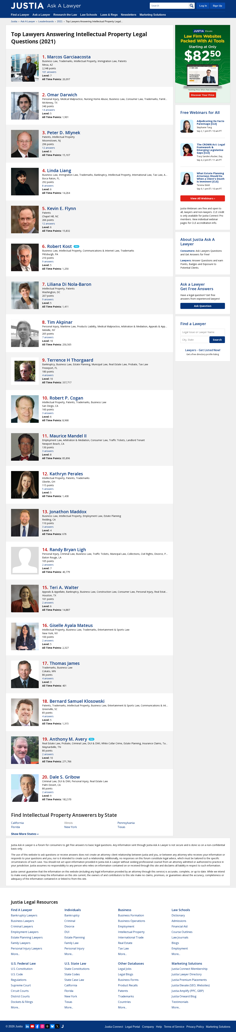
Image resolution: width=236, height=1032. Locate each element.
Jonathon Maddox (68, 511)
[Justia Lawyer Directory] (62, 1026)
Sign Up (217, 5)
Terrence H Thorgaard (70, 360)
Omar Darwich (62, 95)
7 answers (48, 337)
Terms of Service (174, 1026)
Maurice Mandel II (68, 436)
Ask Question (202, 306)
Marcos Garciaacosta (69, 57)
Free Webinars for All (200, 112)
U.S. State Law (75, 963)
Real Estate (125, 943)
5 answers (48, 489)
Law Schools (88, 14)
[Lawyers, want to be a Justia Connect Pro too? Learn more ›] (76, 246)
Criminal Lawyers (22, 926)
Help (159, 1026)
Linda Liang (59, 170)
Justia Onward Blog (184, 996)
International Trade (131, 937)
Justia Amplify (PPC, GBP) (188, 991)
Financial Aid (179, 926)
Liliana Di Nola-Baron (69, 284)
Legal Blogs (125, 974)
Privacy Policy (195, 1026)
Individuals (72, 910)
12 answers (48, 147)
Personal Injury (74, 948)
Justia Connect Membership (189, 969)
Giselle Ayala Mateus (71, 625)
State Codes (72, 974)
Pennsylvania (126, 823)
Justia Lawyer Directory (187, 974)
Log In (203, 5)
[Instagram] (42, 1026)
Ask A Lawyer (28, 21)
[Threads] (47, 1026)
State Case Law (74, 980)
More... (15, 954)
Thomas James (65, 663)
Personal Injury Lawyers (26, 948)
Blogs (175, 943)
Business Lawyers (22, 921)
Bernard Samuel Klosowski (77, 701)
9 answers (48, 261)
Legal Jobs (124, 969)
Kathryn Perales (66, 474)
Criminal (69, 921)
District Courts (20, 996)
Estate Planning (74, 937)
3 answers (48, 413)
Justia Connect (114, 1026)
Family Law (71, 943)
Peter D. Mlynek (63, 132)
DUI (66, 932)
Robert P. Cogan (66, 398)
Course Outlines (182, 932)
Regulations (18, 980)
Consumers (187, 250)
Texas (121, 827)
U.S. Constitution (21, 969)
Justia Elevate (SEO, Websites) (191, 985)
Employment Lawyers (25, 932)
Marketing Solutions (153, 14)
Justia (14, 21)
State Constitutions (76, 969)
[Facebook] (37, 1026)
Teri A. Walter (64, 587)
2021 (60, 21)
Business (124, 910)
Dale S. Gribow (65, 777)
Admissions (179, 921)
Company (148, 1026)
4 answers (48, 375)
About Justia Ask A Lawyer (197, 241)
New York (70, 827)
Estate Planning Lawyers (27, 937)
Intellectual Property (131, 932)
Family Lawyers (20, 943)
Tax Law (123, 948)
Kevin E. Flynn (61, 208)
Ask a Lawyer (41, 14)
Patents (123, 991)
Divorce (69, 926)
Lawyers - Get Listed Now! (202, 350)
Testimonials (180, 1002)
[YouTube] (32, 1026)
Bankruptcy (71, 915)
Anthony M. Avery (68, 739)
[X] (57, 1026)
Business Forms (128, 980)
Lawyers (185, 260)
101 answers (49, 72)
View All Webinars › (202, 198)
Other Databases (131, 963)
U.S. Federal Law (23, 963)
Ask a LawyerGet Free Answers (196, 286)
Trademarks (126, 996)
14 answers (48, 109)
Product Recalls (128, 985)
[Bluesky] (52, 1026)
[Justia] (27, 6)
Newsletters (128, 14)
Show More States (23, 834)
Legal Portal (132, 1026)
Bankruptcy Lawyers (24, 915)
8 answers (48, 185)
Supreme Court (21, 985)
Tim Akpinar (60, 322)
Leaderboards (46, 21)
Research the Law (65, 14)
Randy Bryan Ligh (68, 549)
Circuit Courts (20, 991)
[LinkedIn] (27, 1026)
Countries (124, 1002)
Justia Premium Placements (189, 980)
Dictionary (178, 915)
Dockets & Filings (22, 1002)
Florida (15, 827)
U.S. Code (17, 974)
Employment (126, 926)
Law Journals (180, 937)
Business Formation (131, 915)
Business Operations (131, 921)
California (17, 823)
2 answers (48, 564)
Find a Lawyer (20, 14)
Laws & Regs (109, 14)
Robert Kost (59, 246)
